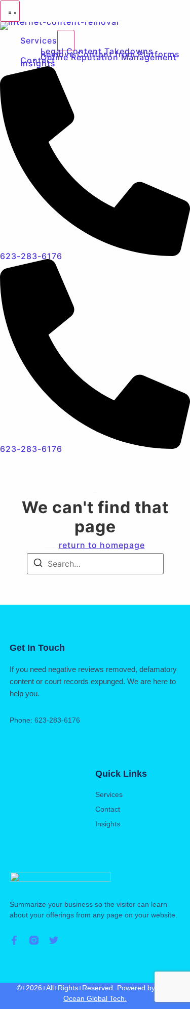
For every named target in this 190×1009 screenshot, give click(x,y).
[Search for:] (95, 563)
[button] (10, 11)
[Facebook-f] (14, 940)
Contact (107, 809)
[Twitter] (53, 940)
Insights (38, 63)
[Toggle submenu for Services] (65, 40)
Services (38, 40)
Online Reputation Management (109, 57)
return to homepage (102, 545)
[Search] (38, 564)
